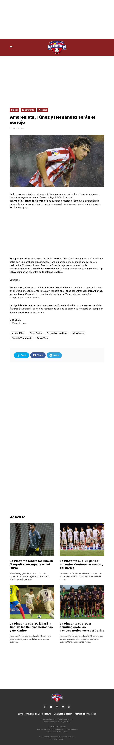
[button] (11, 47)
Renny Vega (42, 338)
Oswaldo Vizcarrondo (22, 338)
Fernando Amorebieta (57, 333)
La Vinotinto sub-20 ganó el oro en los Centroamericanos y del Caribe (81, 564)
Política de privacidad (85, 714)
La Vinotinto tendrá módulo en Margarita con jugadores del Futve (31, 564)
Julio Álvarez (78, 333)
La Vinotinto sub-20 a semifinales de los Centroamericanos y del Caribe (82, 627)
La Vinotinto (28, 110)
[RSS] (69, 707)
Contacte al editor (63, 714)
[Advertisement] (57, 19)
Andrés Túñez (18, 333)
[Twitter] (45, 707)
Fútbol (14, 110)
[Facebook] (51, 707)
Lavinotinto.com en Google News (34, 714)
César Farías (36, 333)
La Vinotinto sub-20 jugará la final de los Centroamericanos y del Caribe (31, 627)
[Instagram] (57, 707)
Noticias (43, 110)
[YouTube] (63, 707)
